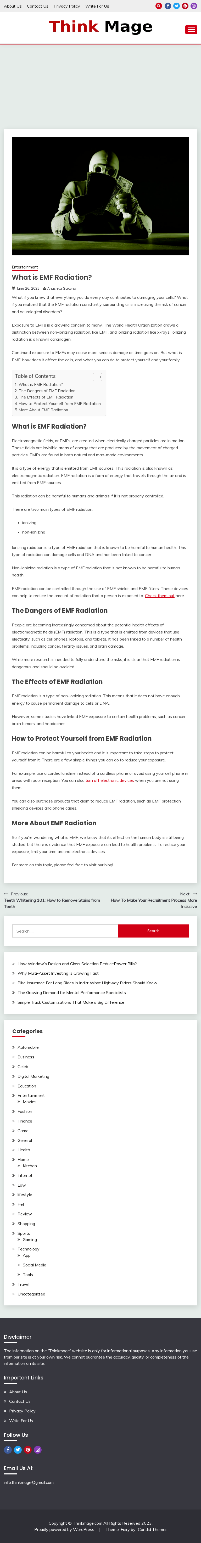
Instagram (194, 6)
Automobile (28, 1047)
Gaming (30, 1239)
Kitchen (30, 1165)
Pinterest (185, 6)
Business (26, 1056)
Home (23, 1159)
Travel (23, 1284)
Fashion (25, 1111)
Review (25, 1213)
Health (24, 1149)
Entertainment (25, 267)
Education (27, 1085)
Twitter (176, 6)
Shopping (26, 1223)
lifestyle (25, 1194)
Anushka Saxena (61, 288)
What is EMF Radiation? (41, 384)
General (25, 1140)
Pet (21, 1204)
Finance (25, 1121)
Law (22, 1185)
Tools (28, 1274)
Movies (29, 1101)
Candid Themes (153, 1529)
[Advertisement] (100, 83)
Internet (25, 1175)
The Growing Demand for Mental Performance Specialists (72, 992)
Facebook (168, 6)
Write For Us (97, 6)
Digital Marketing (33, 1076)
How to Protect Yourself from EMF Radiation (60, 403)
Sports (24, 1233)
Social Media (34, 1264)
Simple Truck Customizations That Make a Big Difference (71, 1002)
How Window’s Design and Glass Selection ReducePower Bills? (77, 963)
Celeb (23, 1066)
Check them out (160, 595)
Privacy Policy (67, 6)
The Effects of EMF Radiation (46, 397)
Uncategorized (31, 1294)
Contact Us (37, 6)
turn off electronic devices (110, 780)
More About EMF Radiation (43, 409)
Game (23, 1130)
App (27, 1255)
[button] (95, 377)
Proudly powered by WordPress (64, 1529)
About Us (13, 6)
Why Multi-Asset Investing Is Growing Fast (58, 973)
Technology (29, 1249)
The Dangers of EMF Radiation (47, 390)
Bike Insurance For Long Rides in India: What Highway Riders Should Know (87, 982)
